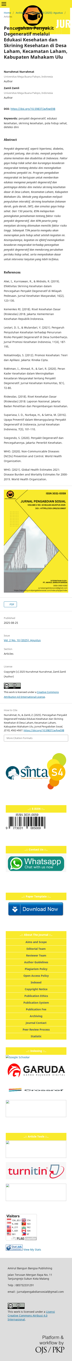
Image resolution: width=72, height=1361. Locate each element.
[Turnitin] (36, 1178)
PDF (11, 604)
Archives (20, 12)
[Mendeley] (36, 1157)
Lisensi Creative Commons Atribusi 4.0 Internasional (31, 1315)
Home (7, 12)
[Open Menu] (4, 4)
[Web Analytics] (14, 1249)
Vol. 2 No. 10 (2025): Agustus (46, 12)
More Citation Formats (19, 738)
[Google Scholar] (18, 1057)
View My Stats (32, 1249)
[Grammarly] (36, 1200)
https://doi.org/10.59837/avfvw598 (33, 109)
